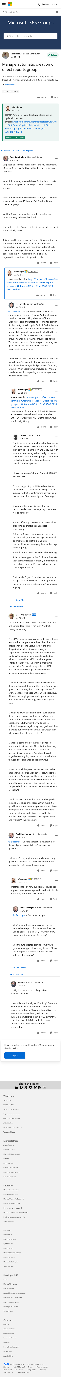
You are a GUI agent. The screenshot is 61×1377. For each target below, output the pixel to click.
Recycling (42, 1370)
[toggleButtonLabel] (57, 12)
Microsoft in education (11, 1190)
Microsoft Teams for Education (13, 1199)
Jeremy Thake (22, 303)
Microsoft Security (9, 1239)
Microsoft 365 (8, 1248)
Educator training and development (15, 1212)
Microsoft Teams (9, 1257)
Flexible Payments (9, 1177)
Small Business (8, 1266)
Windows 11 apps (9, 1132)
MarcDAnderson (23, 614)
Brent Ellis (22, 982)
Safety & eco (31, 1370)
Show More (10, 84)
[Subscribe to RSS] (39, 1086)
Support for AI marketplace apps (14, 1293)
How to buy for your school (12, 1208)
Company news (8, 1333)
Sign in (14, 1055)
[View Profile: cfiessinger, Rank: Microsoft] (9, 273)
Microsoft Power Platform (12, 1253)
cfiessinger (17, 107)
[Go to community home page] (10, 4)
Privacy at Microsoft (10, 1338)
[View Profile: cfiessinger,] (8, 108)
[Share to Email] (44, 1086)
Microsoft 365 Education (11, 1203)
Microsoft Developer (10, 1284)
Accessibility (7, 1351)
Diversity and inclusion (11, 1347)
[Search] (38, 4)
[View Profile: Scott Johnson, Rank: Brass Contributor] (5, 55)
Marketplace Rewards (10, 1307)
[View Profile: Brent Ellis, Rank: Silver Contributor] (13, 984)
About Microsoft (8, 1329)
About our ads (8, 1372)
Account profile (8, 1145)
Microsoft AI (7, 1235)
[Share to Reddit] (30, 1086)
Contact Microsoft (18, 1367)
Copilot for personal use (11, 1118)
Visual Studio (7, 1311)
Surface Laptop (8, 1105)
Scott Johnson (17, 53)
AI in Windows (8, 1123)
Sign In (54, 4)
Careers (6, 1324)
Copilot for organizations (11, 1114)
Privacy (30, 1367)
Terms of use (7, 1370)
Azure (5, 1279)
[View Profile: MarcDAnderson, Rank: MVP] (11, 616)
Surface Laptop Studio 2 (11, 1109)
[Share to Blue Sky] (35, 1086)
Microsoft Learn (8, 1288)
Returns (6, 1159)
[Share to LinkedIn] (16, 1086)
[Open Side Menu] (4, 4)
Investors (6, 1342)
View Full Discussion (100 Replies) (18, 150)
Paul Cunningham (18, 157)
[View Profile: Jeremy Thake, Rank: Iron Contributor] (11, 305)
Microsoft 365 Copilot (10, 1262)
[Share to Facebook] (21, 1086)
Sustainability (8, 1356)
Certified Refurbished (10, 1168)
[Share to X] (25, 1086)
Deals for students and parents (14, 1217)
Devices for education (10, 1194)
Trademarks (19, 1370)
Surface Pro (7, 1100)
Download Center (9, 1149)
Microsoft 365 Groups (13, 12)
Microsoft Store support (11, 1154)
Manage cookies (42, 1367)
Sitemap (6, 1367)
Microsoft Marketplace (11, 1302)
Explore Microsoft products (12, 1127)
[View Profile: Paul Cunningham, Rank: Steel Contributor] (6, 158)
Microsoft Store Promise (11, 1172)
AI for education (8, 1221)
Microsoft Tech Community (12, 1297)
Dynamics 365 (8, 1244)
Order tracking (8, 1163)
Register (45, 4)
